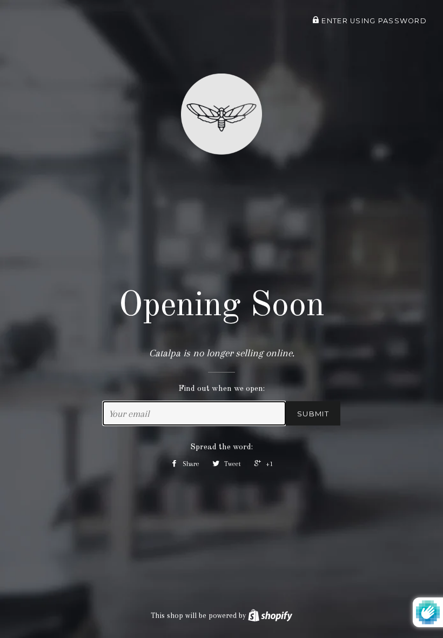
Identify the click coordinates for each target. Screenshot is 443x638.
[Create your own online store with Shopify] (270, 615)
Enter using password (373, 21)
